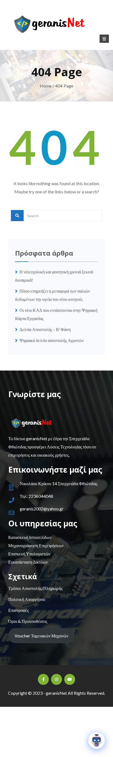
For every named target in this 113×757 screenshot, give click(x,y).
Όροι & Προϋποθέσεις (27, 621)
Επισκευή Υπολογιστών (29, 553)
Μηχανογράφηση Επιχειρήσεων (36, 545)
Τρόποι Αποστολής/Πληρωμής (35, 588)
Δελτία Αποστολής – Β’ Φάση (45, 329)
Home (46, 85)
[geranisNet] (56, 25)
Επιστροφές (18, 610)
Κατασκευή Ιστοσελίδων (30, 537)
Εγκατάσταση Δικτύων (28, 561)
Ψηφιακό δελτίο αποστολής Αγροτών (51, 340)
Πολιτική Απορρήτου (26, 599)
